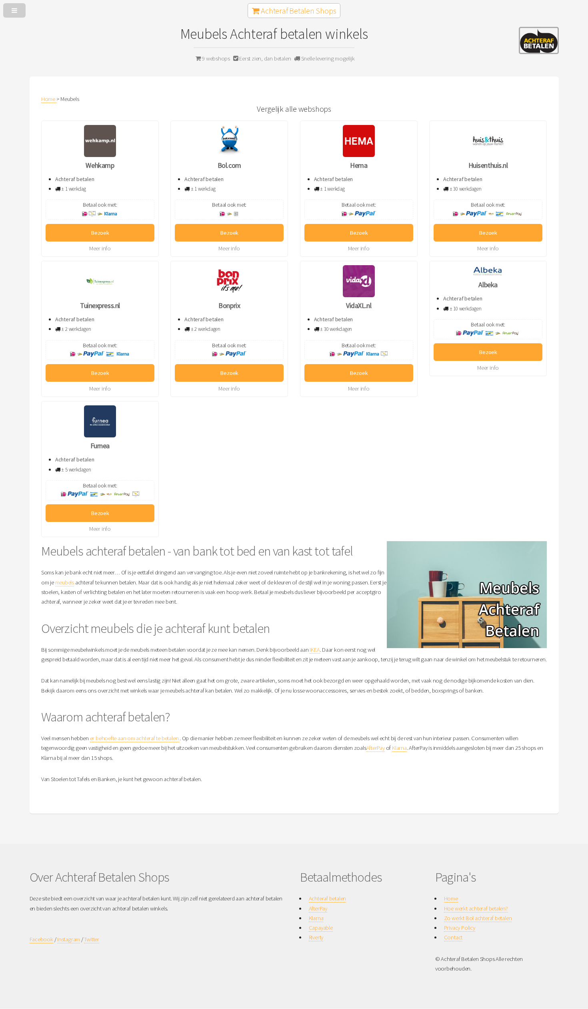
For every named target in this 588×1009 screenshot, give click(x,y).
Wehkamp (100, 165)
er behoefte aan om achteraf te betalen (135, 738)
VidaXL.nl (358, 305)
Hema (358, 165)
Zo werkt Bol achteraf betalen (478, 918)
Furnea (100, 445)
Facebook (41, 939)
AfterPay (375, 747)
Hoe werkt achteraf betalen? (476, 908)
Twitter (91, 939)
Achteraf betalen (327, 898)
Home (451, 898)
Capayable (321, 927)
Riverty (316, 937)
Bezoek (100, 232)
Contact (453, 937)
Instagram (68, 939)
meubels (64, 582)
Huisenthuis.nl (488, 165)
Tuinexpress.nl (100, 305)
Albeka (487, 284)
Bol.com (229, 165)
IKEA (315, 649)
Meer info (100, 248)
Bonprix (229, 305)
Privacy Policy (459, 927)
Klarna (399, 747)
